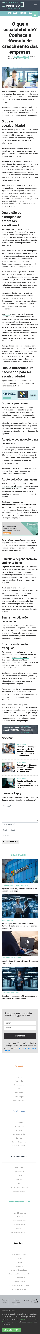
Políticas (26, 1301)
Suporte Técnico (19, 1191)
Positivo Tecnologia (21, 57)
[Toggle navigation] (35, 5)
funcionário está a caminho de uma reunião (19, 505)
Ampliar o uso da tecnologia (13, 567)
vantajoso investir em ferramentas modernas (20, 590)
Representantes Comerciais (18, 1187)
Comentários (26, 58)
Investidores (19, 1266)
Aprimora (19, 1228)
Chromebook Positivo (18, 1232)
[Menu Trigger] (35, 14)
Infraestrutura (20, 13)
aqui (31, 1322)
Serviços (19, 1138)
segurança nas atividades (12, 486)
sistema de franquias (20, 657)
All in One (19, 1089)
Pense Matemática (18, 1217)
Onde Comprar (19, 1097)
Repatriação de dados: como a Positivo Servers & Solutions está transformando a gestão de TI (19, 925)
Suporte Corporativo (19, 1142)
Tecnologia (24, 885)
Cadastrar (20, 1036)
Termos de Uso (4, 1301)
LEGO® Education (19, 1225)
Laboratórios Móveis (19, 1221)
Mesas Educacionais (19, 1213)
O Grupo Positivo (19, 1278)
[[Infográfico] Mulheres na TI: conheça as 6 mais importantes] (20, 528)
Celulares (19, 1077)
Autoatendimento (19, 1101)
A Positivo (18, 1258)
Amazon (6, 314)
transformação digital (19, 721)
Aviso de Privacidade (19, 1289)
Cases (19, 1183)
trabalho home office (10, 550)
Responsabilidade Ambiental (19, 1274)
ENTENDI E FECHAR (11, 1330)
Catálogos (19, 1179)
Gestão (4, 885)
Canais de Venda (19, 1134)
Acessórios (19, 1093)
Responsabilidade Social (19, 1270)
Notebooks (19, 1081)
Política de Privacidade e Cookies (19, 1286)
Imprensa (19, 1262)
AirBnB (8, 251)
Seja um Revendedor (19, 1146)
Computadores (19, 1085)
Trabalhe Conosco (19, 1282)
